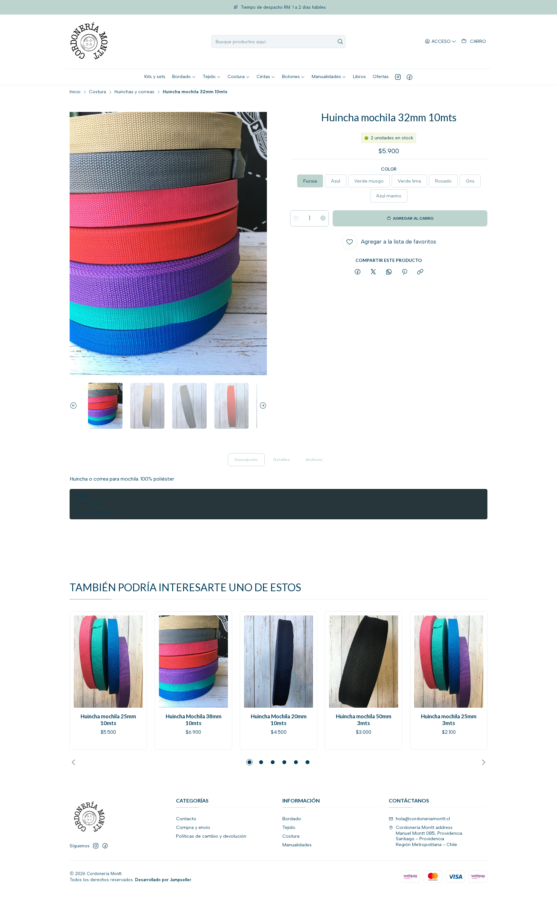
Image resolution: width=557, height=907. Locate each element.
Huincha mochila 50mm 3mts (363, 719)
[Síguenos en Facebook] (409, 77)
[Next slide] (262, 406)
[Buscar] (340, 41)
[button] (249, 762)
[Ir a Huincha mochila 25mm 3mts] (448, 661)
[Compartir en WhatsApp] (389, 272)
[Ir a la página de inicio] (89, 41)
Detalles (281, 459)
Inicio (75, 92)
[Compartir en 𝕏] (373, 272)
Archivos (314, 459)
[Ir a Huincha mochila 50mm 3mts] (363, 661)
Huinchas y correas (134, 92)
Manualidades (297, 845)
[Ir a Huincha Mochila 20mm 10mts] (278, 661)
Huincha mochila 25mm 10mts (108, 719)
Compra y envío (193, 827)
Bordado (291, 819)
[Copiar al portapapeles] (420, 272)
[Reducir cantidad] (295, 218)
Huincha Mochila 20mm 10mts (279, 719)
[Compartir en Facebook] (357, 272)
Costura (97, 92)
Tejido (288, 827)
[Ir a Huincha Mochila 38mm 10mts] (193, 661)
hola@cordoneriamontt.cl (423, 819)
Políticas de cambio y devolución (211, 836)
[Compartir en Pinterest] (404, 272)
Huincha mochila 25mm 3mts (448, 719)
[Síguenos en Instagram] (398, 77)
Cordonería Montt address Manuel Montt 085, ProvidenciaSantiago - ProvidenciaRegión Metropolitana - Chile (429, 836)
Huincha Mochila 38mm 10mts (193, 719)
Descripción (246, 459)
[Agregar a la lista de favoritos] (81, 659)
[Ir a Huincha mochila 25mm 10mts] (108, 661)
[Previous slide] (74, 406)
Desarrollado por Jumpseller (163, 879)
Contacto (186, 819)
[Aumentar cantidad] (323, 218)
